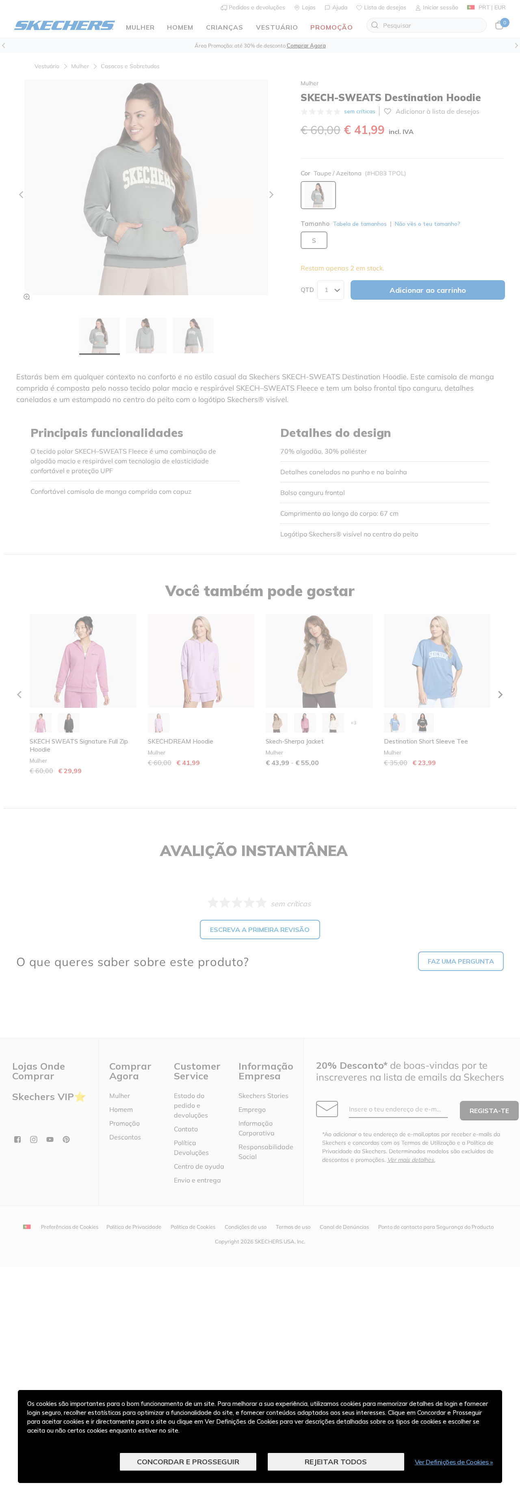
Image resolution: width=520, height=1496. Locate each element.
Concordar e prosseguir (188, 1461)
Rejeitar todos (336, 1461)
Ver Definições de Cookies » (454, 1462)
